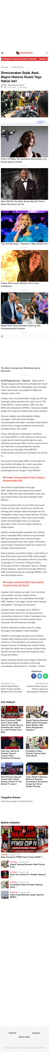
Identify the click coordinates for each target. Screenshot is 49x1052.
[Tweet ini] (39, 676)
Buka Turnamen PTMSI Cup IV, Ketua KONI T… (22, 857)
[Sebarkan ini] (33, 676)
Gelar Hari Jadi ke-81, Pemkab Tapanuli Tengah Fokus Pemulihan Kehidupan (11, 754)
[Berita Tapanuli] (24, 52)
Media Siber (24, 1037)
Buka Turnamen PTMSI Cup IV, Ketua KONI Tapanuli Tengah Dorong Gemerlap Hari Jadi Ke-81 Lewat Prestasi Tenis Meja (12, 726)
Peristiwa (14, 892)
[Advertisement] (24, 24)
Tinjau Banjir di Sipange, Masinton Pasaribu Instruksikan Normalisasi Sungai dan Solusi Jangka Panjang (37, 781)
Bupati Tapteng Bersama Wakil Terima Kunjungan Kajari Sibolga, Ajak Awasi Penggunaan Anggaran (37, 725)
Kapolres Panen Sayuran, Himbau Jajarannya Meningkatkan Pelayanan (37, 687)
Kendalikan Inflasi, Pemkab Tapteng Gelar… (26, 885)
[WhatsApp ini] (45, 676)
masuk (13, 801)
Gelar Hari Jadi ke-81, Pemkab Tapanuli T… (28, 875)
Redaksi (36, 1033)
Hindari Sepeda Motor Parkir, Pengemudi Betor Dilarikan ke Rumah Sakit (11, 687)
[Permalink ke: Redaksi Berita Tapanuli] (3, 86)
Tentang (12, 1033)
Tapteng (4, 855)
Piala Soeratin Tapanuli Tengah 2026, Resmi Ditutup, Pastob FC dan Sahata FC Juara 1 (11, 780)
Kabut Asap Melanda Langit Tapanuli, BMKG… (27, 895)
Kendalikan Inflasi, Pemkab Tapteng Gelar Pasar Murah (36, 753)
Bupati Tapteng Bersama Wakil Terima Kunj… (27, 865)
